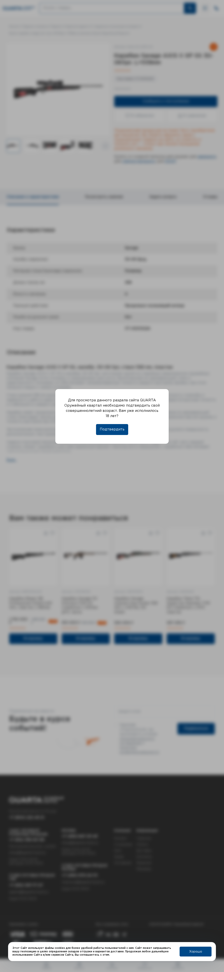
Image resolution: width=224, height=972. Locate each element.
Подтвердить (112, 429)
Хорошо (195, 951)
